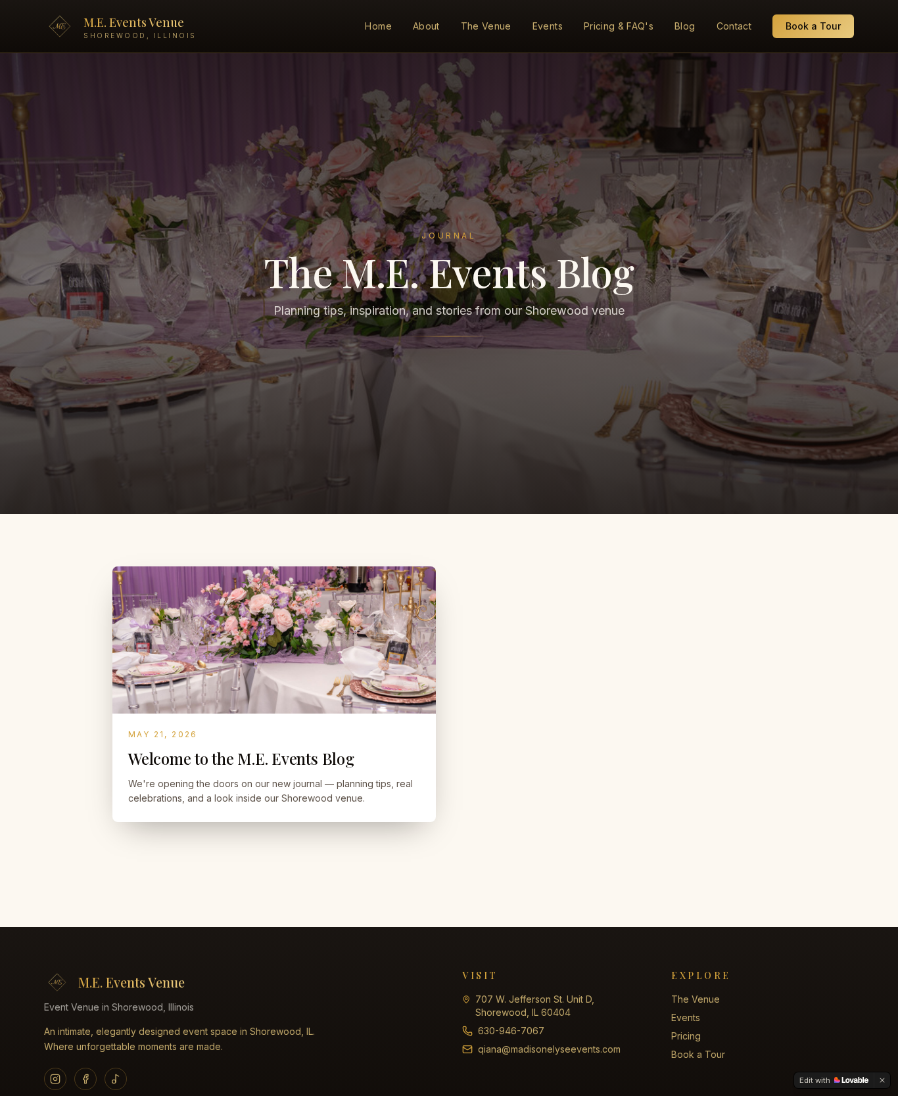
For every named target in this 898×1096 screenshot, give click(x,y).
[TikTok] (116, 1079)
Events (547, 26)
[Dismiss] (882, 1080)
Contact (734, 26)
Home (378, 26)
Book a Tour (813, 26)
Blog (684, 26)
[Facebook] (85, 1079)
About (426, 26)
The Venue (486, 26)
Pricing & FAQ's (618, 26)
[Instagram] (55, 1079)
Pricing (686, 1035)
